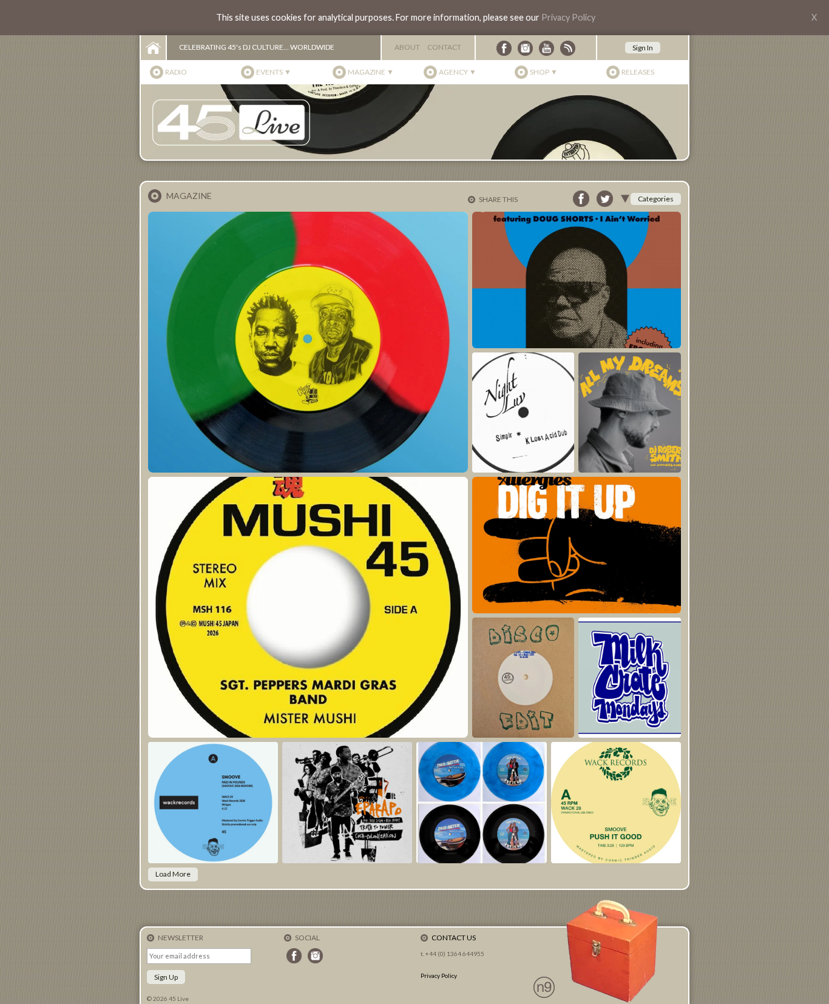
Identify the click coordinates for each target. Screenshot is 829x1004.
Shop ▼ (544, 71)
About (407, 47)
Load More (173, 873)
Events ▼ (273, 71)
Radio (176, 71)
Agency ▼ (457, 71)
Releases (637, 71)
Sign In (642, 47)
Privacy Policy (568, 17)
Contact (444, 47)
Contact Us (453, 937)
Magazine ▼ (371, 71)
